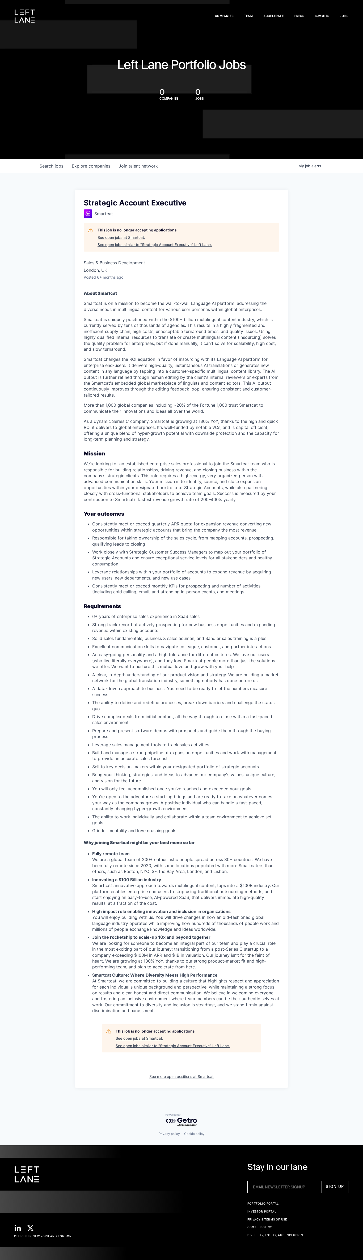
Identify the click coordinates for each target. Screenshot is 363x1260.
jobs (51, 166)
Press (299, 16)
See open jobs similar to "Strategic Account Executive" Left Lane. (155, 244)
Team (248, 16)
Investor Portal (261, 1211)
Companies (224, 16)
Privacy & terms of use (267, 1219)
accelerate (274, 16)
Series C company (130, 421)
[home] (25, 16)
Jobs (344, 16)
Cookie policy (194, 1134)
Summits (322, 16)
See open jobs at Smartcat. (121, 237)
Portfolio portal (263, 1203)
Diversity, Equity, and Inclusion (275, 1235)
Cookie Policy (259, 1227)
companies (91, 166)
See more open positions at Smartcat (181, 1076)
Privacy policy (169, 1134)
